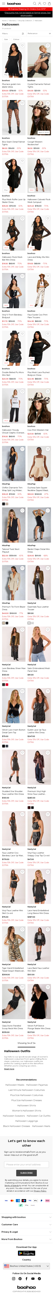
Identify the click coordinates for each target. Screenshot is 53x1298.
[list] (26, 9)
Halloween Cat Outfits (38, 1116)
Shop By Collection (25, 21)
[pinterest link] (20, 1278)
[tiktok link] (39, 1278)
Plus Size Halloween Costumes (26, 1095)
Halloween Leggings (26, 1121)
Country (26, 1260)
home (4, 21)
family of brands (12, 1185)
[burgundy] (29, 807)
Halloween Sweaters (14, 1116)
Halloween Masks (14, 1085)
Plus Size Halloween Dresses (26, 1100)
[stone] (7, 504)
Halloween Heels (41, 1126)
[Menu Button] (3, 3)
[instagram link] (13, 1278)
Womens (12, 21)
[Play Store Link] (26, 1253)
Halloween (38, 21)
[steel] (7, 746)
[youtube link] (32, 1278)
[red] (32, 623)
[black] (3, 504)
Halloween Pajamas (37, 1085)
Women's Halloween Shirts (26, 1110)
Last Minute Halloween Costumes (26, 1090)
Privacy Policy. (40, 1191)
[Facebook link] (26, 1278)
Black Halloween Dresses (16, 1126)
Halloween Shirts (26, 1105)
